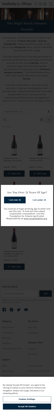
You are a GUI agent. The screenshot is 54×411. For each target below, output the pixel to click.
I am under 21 (39, 200)
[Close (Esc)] (50, 188)
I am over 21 (15, 200)
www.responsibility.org (35, 218)
